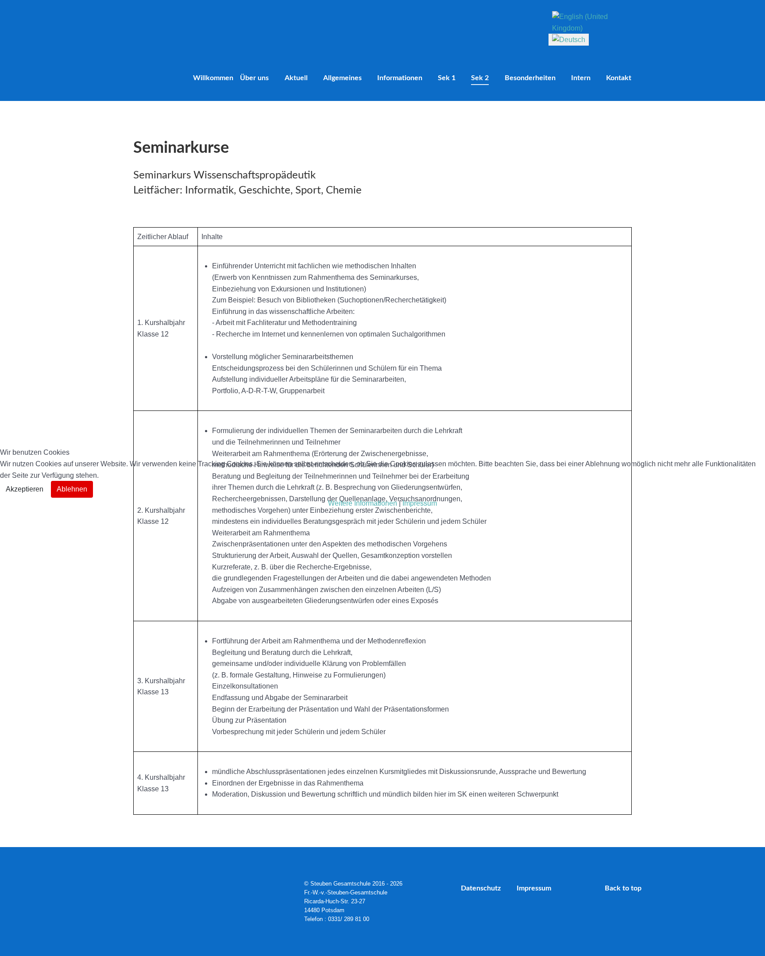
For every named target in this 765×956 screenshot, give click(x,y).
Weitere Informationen (362, 503)
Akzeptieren (24, 489)
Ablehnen (72, 489)
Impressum (419, 503)
